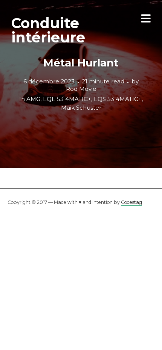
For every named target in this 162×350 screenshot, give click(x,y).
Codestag (131, 202)
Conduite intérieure (48, 30)
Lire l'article (81, 84)
